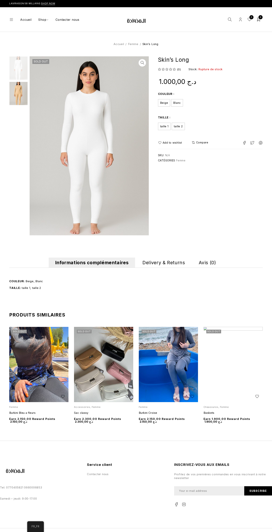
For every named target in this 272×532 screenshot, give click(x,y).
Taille (163, 117)
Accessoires (82, 407)
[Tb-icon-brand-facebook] (176, 504)
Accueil (119, 44)
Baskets (209, 413)
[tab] (92, 263)
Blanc (177, 103)
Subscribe (258, 490)
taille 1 (164, 126)
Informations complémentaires (92, 262)
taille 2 (178, 126)
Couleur (165, 93)
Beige (164, 103)
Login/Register (240, 19)
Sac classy (81, 413)
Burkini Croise (148, 413)
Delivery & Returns (163, 262)
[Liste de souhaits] (171, 142)
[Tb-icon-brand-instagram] (184, 504)
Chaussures (211, 407)
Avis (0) (207, 262)
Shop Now (48, 3)
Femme (133, 44)
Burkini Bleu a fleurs (22, 413)
